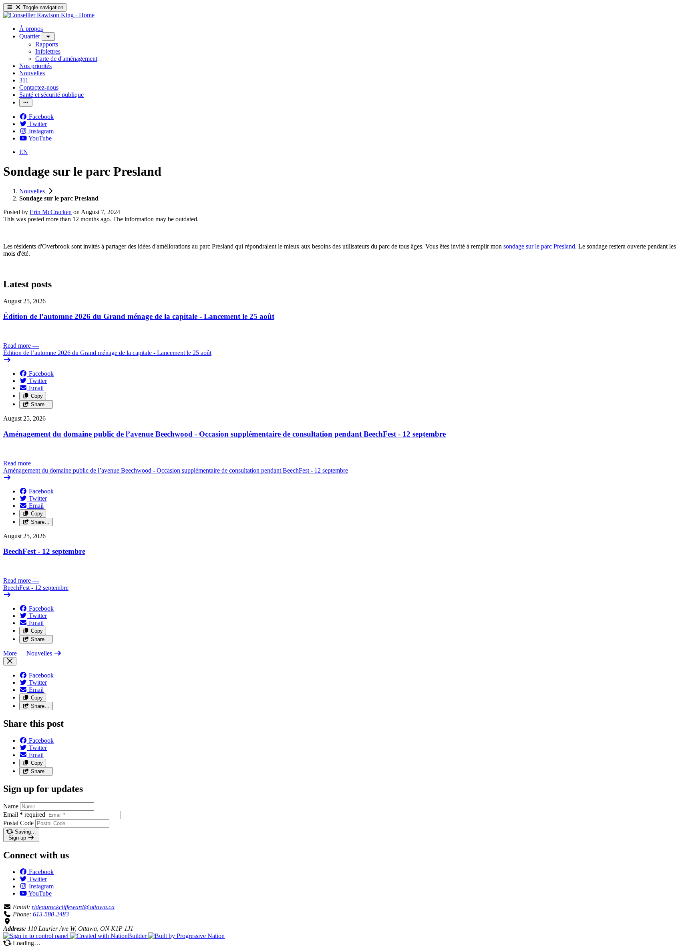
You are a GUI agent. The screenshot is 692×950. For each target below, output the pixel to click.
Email (24, 814)
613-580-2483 (51, 914)
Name (10, 806)
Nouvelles (32, 191)
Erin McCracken (51, 211)
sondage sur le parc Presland (539, 246)
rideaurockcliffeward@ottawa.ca (73, 907)
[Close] (9, 661)
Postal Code (18, 823)
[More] (48, 36)
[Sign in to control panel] (36, 935)
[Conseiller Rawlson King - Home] (49, 15)
